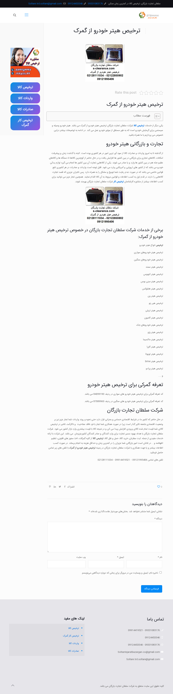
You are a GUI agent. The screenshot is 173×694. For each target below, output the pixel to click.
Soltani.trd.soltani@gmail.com (45, 4)
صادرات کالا (73, 651)
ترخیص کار (119, 182)
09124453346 (75, 4)
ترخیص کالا (139, 126)
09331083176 (95, 4)
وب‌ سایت (80, 557)
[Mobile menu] (26, 15)
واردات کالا (74, 644)
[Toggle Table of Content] (155, 116)
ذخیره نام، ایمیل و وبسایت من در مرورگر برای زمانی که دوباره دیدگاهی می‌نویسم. (119, 573)
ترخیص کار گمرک (71, 636)
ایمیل (120, 557)
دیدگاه (158, 519)
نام (160, 557)
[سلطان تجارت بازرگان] (149, 15)
